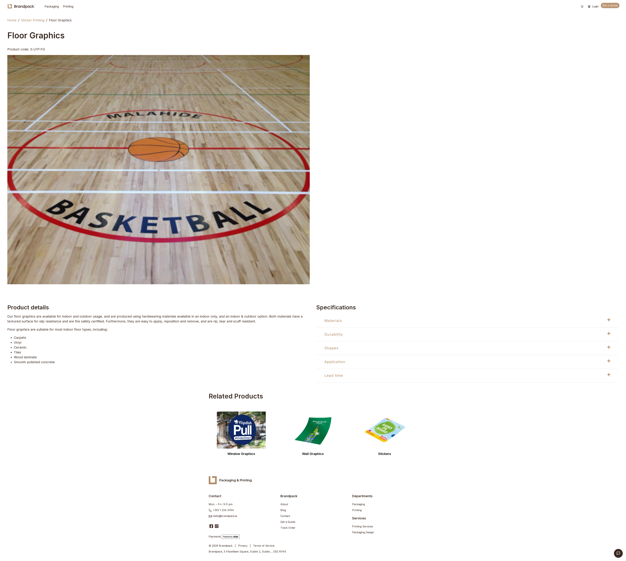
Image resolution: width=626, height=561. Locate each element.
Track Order (288, 527)
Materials (333, 321)
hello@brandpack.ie (225, 516)
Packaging (52, 6)
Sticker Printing (33, 20)
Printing (68, 6)
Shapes (331, 348)
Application (334, 362)
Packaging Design (363, 532)
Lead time (333, 375)
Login (595, 6)
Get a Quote (610, 5)
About (284, 504)
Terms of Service (264, 545)
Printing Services (362, 526)
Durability (333, 334)
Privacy (242, 545)
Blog (283, 510)
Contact (285, 516)
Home (12, 20)
